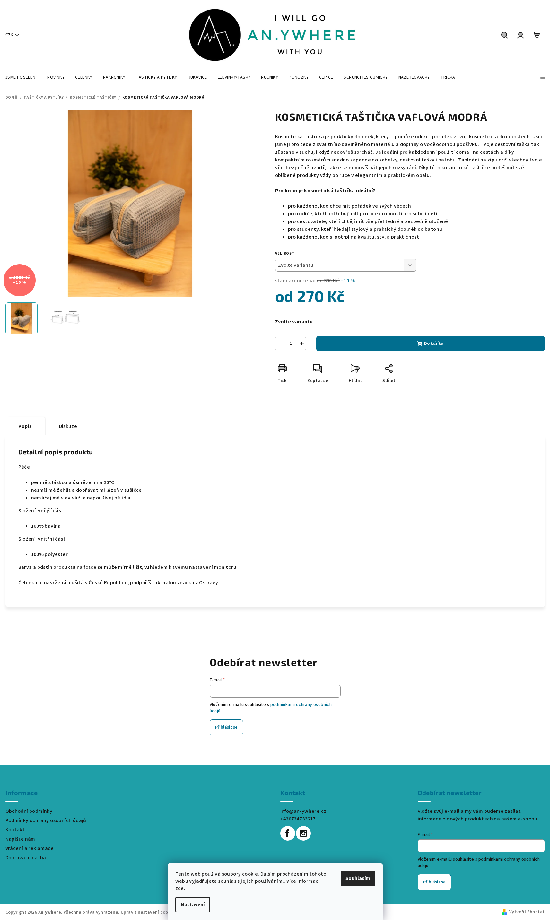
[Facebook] (287, 833)
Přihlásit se (226, 727)
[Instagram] (303, 833)
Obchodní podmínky (29, 811)
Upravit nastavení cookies (149, 912)
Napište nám (20, 839)
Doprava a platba (25, 857)
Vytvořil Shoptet (527, 912)
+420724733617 (298, 818)
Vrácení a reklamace (29, 848)
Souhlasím (357, 878)
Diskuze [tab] (68, 426)
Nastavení (193, 904)
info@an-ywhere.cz (303, 811)
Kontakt (15, 829)
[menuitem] (21, 77)
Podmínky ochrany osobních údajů (45, 820)
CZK (9, 35)
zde (179, 888)
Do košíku (433, 343)
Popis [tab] (25, 426)
